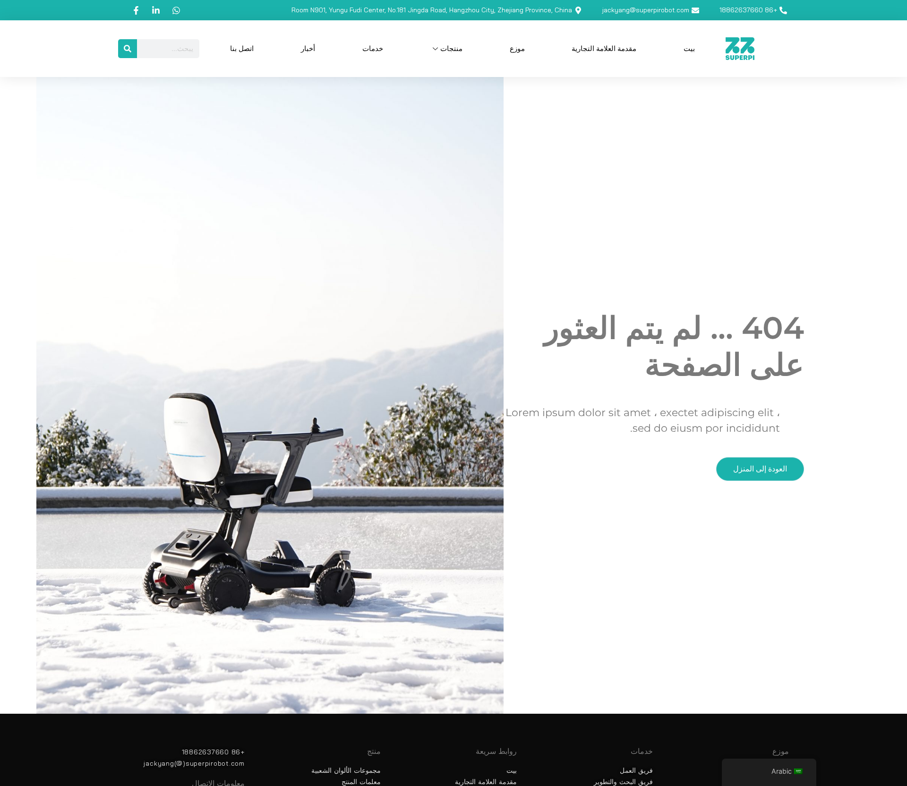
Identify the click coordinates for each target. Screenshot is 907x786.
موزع (517, 48)
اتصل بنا (242, 48)
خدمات (372, 48)
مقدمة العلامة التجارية (604, 48)
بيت (689, 48)
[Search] (127, 48)
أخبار (308, 48)
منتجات (451, 48)
